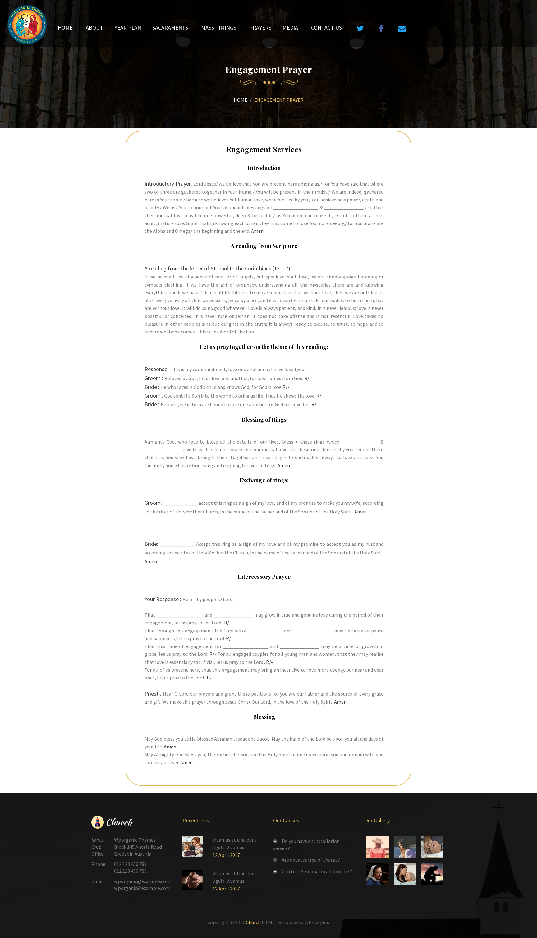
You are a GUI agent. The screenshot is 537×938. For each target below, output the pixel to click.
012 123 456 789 (130, 864)
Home (240, 100)
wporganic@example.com (142, 881)
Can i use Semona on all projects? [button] (317, 871)
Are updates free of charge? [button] (311, 860)
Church (253, 922)
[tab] (314, 845)
